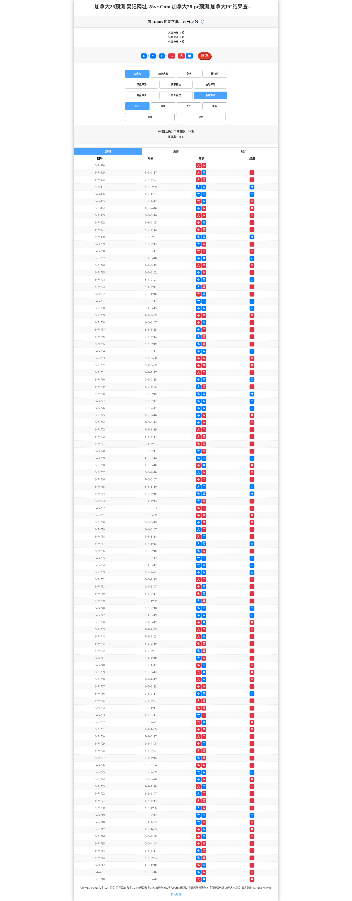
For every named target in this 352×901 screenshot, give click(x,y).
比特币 (214, 73)
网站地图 (176, 894)
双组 (200, 117)
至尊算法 (210, 95)
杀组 (163, 106)
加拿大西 (163, 73)
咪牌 (204, 56)
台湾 (188, 73)
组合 (137, 106)
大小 (188, 106)
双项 (149, 117)
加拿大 (137, 73)
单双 (214, 106)
